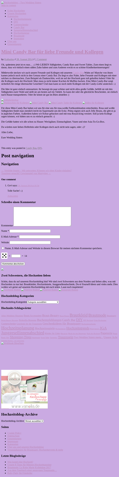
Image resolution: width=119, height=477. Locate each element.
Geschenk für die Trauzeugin (29, 324)
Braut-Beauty (50, 315)
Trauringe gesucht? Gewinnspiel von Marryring (26, 173)
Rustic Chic (5, 337)
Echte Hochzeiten (16, 10)
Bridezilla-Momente (27, 320)
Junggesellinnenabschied (26, 30)
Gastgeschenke (21, 24)
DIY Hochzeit (88, 320)
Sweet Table (45, 337)
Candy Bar (19, 27)
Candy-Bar (78, 72)
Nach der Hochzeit (93, 333)
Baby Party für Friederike (19, 473)
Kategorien (12, 16)
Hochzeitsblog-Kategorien (14, 302)
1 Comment (41, 59)
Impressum (12, 441)
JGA (103, 328)
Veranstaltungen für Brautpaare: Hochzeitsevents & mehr (35, 449)
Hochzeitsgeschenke (88, 324)
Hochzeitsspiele (45, 328)
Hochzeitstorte (60, 329)
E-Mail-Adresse (10, 236)
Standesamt (36, 337)
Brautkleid (79, 315)
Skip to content (8, 5)
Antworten (12, 196)
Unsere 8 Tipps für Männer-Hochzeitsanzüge (29, 464)
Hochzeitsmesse (21, 33)
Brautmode (19, 35)
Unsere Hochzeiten (16, 13)
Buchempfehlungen (49, 320)
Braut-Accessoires (33, 315)
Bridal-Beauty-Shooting (9, 320)
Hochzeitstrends (77, 328)
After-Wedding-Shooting (12, 316)
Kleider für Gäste (52, 333)
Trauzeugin (65, 337)
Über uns (11, 41)
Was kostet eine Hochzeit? (20, 462)
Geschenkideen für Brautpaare (62, 323)
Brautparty (111, 316)
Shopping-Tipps (20, 337)
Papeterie (106, 333)
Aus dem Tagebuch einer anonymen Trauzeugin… (32, 470)
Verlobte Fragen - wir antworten (12, 341)
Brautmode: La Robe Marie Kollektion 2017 (29, 467)
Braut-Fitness (64, 316)
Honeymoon (94, 329)
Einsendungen (14, 44)
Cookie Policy (14, 433)
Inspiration (19, 38)
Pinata (115, 333)
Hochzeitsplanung (22, 19)
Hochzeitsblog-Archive (12, 421)
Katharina (9, 59)
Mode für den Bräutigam (77, 333)
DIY (16, 21)
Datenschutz (13, 435)
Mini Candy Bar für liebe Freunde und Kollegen (52, 51)
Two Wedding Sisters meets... (88, 337)
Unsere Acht (110, 337)
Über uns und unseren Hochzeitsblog (25, 447)
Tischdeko (53, 337)
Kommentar (7, 225)
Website (5, 242)
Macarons (64, 333)
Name (5, 231)
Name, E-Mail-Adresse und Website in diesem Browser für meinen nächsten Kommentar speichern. (53, 248)
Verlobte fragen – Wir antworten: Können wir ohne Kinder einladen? (36, 170)
